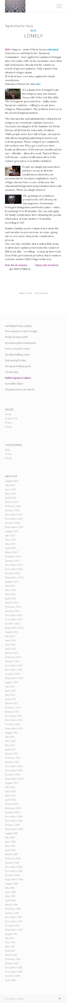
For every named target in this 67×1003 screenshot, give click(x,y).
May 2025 (10, 543)
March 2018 (11, 904)
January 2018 (12, 913)
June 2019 (10, 841)
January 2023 (12, 661)
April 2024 (10, 598)
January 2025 (12, 560)
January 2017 (12, 963)
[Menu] (57, 6)
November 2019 (13, 820)
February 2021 (12, 757)
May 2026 (10, 493)
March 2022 (11, 703)
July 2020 (10, 787)
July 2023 (10, 636)
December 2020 (14, 766)
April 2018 (10, 900)
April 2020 (10, 799)
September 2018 (14, 879)
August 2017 (11, 933)
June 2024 (10, 590)
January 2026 (12, 510)
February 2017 (12, 959)
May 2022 (10, 694)
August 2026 (11, 481)
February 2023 (13, 657)
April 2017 (10, 950)
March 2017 (11, 954)
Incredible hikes (14, 383)
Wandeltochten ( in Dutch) (19, 389)
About (8, 414)
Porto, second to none (17, 348)
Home (8, 422)
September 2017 (14, 929)
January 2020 (12, 812)
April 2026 (10, 497)
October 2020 (12, 774)
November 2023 (14, 619)
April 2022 (10, 699)
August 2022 (11, 682)
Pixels (8, 426)
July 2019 (9, 837)
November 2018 (13, 871)
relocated (52, 49)
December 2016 (13, 967)
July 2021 (9, 736)
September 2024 (14, 577)
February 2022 (13, 707)
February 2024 (13, 606)
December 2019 (13, 816)
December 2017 (13, 917)
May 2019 (10, 845)
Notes (8, 453)
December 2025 (14, 514)
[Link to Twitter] (59, 998)
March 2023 (11, 652)
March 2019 (11, 854)
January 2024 (12, 611)
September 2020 (14, 778)
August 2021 (11, 732)
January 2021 (12, 762)
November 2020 (14, 770)
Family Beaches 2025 (16, 337)
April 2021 (10, 749)
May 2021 (10, 745)
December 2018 (13, 866)
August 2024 (11, 581)
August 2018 (11, 883)
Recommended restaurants (20, 342)
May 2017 (10, 946)
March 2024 (11, 602)
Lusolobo (43, 293)
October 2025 (12, 522)
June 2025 (10, 539)
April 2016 (10, 980)
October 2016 (12, 975)
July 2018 (9, 887)
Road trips (12, 371)
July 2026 (10, 485)
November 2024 (14, 569)
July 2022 (10, 686)
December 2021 (13, 715)
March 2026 (11, 501)
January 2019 (12, 862)
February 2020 (13, 808)
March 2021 (11, 753)
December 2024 (14, 564)
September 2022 (14, 678)
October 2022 (12, 673)
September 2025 (14, 527)
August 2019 (11, 833)
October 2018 (12, 875)
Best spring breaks (15, 360)
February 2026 (13, 506)
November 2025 (14, 518)
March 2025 (11, 552)
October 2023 (12, 623)
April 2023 (10, 648)
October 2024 (12, 573)
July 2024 (10, 585)
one (38, 83)
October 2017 (12, 925)
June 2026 (10, 489)
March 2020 (11, 803)
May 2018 (10, 896)
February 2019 (13, 858)
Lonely (33, 35)
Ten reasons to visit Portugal (21, 331)
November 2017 (13, 921)
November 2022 (14, 669)
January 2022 (12, 711)
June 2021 (10, 741)
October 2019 (12, 824)
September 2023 (14, 627)
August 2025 (11, 531)
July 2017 (9, 938)
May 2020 (10, 795)
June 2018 (10, 892)
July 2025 (10, 535)
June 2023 (10, 640)
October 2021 (12, 724)
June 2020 (10, 791)
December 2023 (14, 615)
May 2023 (10, 644)
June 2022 (10, 690)
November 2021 (13, 720)
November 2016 (13, 971)
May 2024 (10, 594)
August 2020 (11, 782)
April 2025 (10, 548)
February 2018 (12, 908)
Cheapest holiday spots (18, 366)
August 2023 (11, 632)
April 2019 (10, 850)
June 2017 (10, 942)
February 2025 (13, 556)
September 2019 (14, 829)
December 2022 (14, 665)
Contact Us (11, 418)
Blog (33, 30)
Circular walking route (17, 354)
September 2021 (14, 728)
